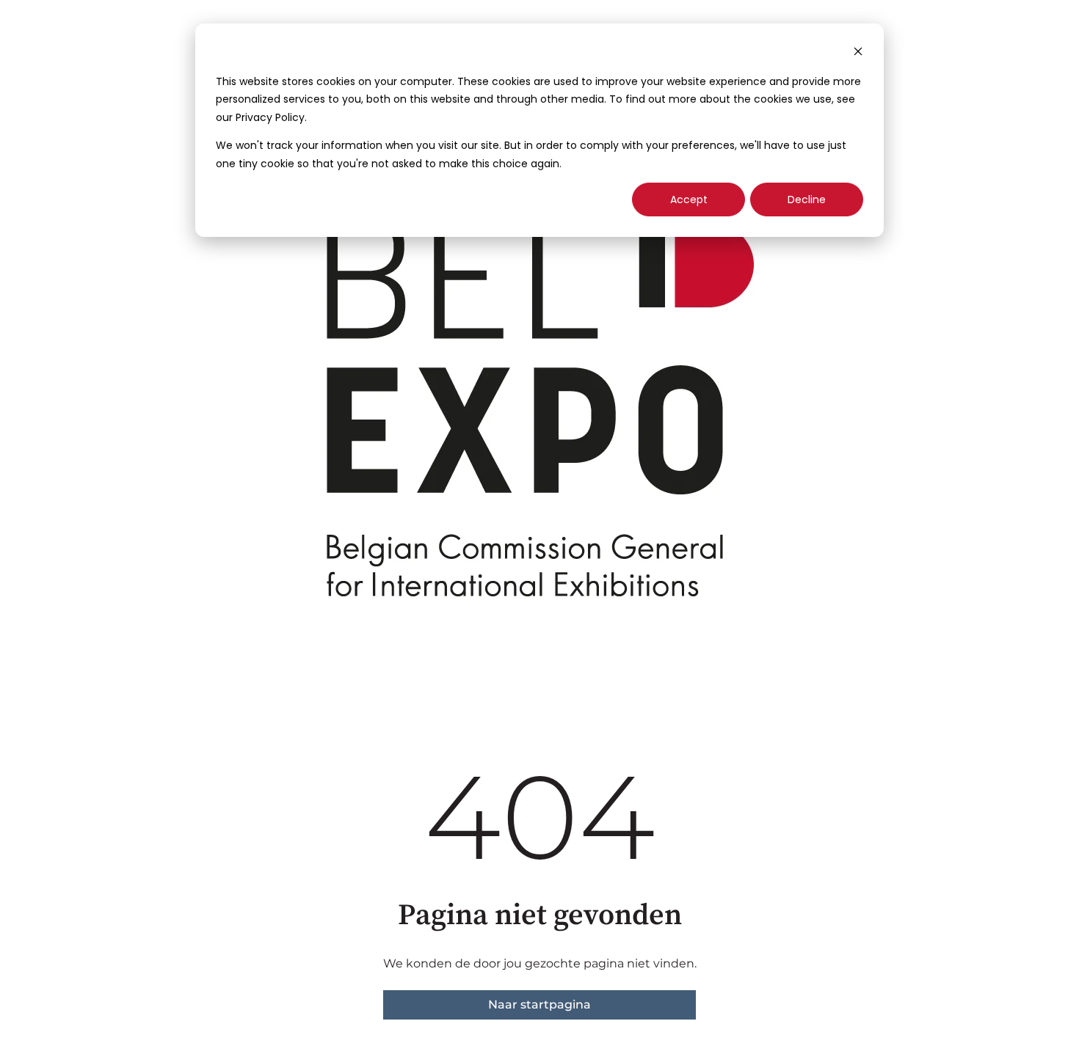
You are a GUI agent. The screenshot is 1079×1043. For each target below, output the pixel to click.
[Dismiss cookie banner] (858, 53)
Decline (807, 199)
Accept (689, 199)
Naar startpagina (539, 1004)
